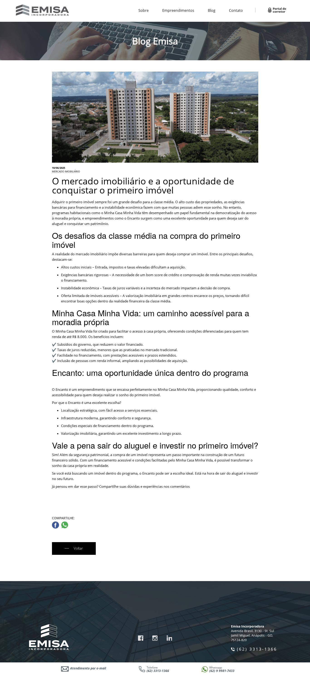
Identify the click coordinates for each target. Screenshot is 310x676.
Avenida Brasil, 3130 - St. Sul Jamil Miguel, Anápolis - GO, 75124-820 (252, 635)
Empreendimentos (178, 10)
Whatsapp (221, 669)
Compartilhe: (63, 518)
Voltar (78, 548)
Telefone (158, 669)
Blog (211, 10)
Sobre (143, 10)
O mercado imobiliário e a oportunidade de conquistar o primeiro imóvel (143, 185)
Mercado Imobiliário (66, 171)
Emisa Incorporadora (247, 626)
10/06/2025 (58, 167)
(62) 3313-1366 (257, 649)
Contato (236, 10)
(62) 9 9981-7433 (221, 671)
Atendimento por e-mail (88, 668)
